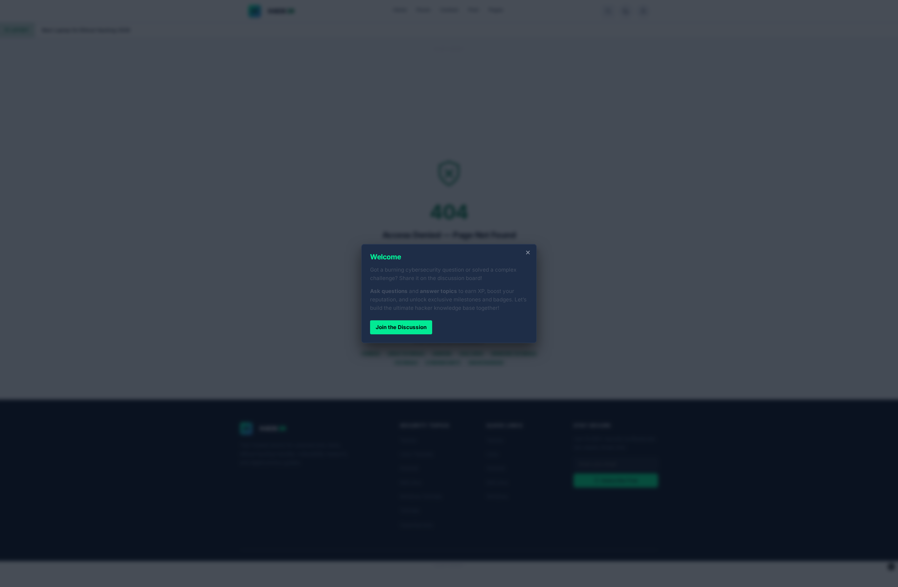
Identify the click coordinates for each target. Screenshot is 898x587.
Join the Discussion (401, 327)
